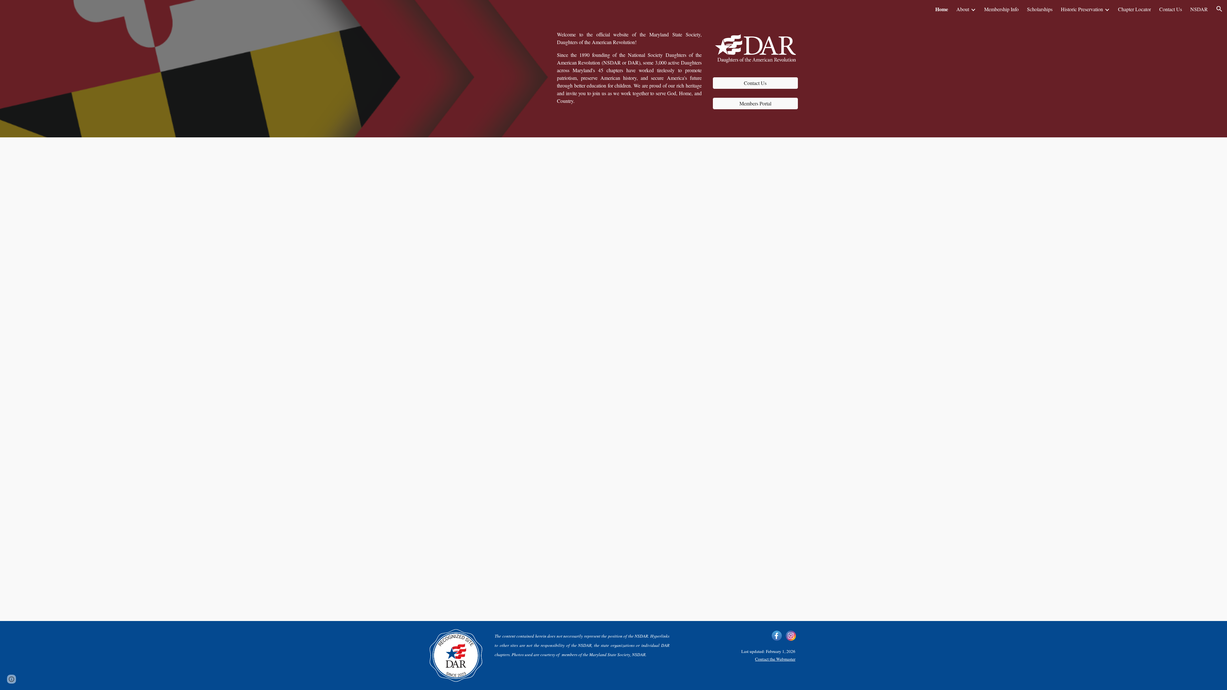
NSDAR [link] (1199, 9)
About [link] (962, 9)
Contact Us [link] (1170, 9)
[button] (1219, 9)
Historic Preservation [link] (1082, 9)
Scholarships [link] (1040, 9)
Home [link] (941, 9)
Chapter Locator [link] (1134, 9)
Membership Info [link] (1001, 9)
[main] (629, 67)
